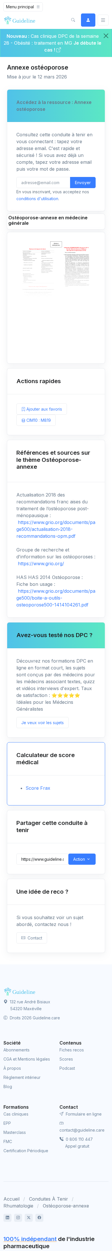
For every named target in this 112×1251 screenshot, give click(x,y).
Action (79, 859)
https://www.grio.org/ (40, 563)
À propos (12, 1068)
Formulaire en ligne (83, 1114)
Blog (7, 1086)
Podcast (67, 1068)
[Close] (106, 35)
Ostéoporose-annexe (66, 1206)
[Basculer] (103, 20)
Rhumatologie (18, 1206)
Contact (33, 937)
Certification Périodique (25, 1150)
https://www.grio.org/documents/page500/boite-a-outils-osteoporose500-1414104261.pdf (55, 598)
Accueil (11, 1199)
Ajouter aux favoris (43, 409)
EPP (7, 1123)
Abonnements (16, 1049)
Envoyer (83, 182)
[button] (73, 20)
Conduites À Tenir (48, 1199)
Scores (66, 1059)
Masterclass (14, 1132)
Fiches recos (71, 1049)
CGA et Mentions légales (26, 1059)
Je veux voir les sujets (42, 722)
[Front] (20, 20)
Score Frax (38, 788)
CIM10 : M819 (38, 420)
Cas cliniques (15, 1114)
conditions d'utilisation (37, 198)
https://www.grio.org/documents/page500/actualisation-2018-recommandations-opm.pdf (55, 529)
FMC (7, 1141)
